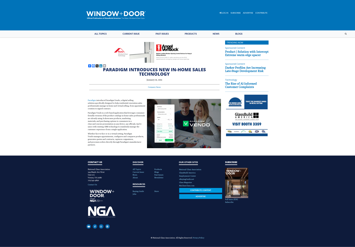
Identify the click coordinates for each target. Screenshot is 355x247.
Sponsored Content (235, 47)
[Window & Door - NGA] (116, 15)
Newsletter (158, 178)
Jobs (134, 194)
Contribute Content (200, 190)
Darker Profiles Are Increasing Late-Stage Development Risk (245, 69)
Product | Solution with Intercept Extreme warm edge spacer (247, 53)
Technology (231, 79)
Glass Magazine (185, 182)
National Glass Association (190, 169)
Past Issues (162, 34)
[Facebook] (95, 226)
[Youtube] (88, 226)
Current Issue (131, 34)
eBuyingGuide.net (186, 179)
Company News (154, 87)
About (135, 178)
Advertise (201, 196)
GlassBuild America (187, 173)
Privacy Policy (198, 238)
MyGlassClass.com (186, 186)
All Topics (100, 34)
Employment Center (187, 176)
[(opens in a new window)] (154, 52)
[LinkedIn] (107, 226)
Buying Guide (138, 191)
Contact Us (92, 185)
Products (191, 34)
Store (156, 191)
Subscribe (229, 202)
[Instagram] (101, 226)
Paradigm (92, 100)
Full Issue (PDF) (231, 199)
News (216, 34)
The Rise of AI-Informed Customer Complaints (241, 85)
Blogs (238, 34)
